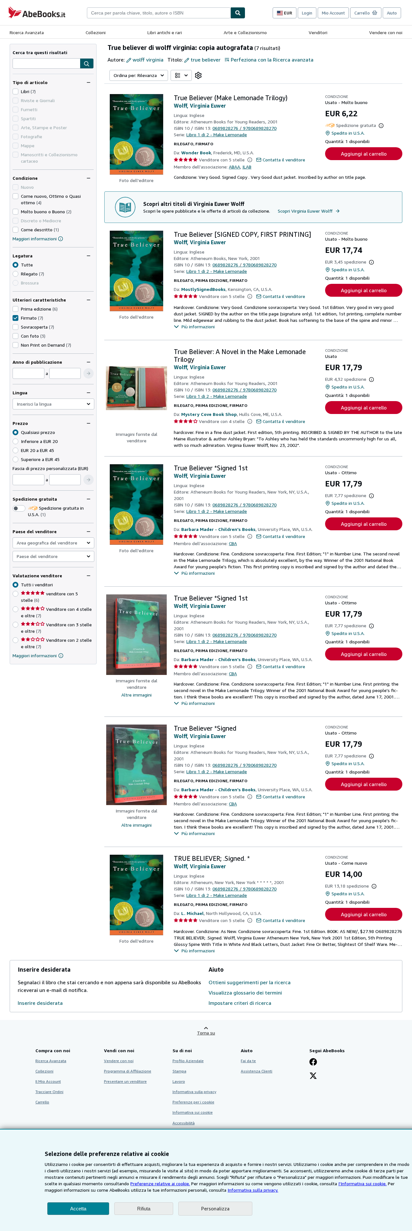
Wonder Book (196, 152)
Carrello (42, 1102)
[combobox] (158, 12)
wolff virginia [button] (148, 59)
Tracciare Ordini (49, 1091)
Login (307, 12)
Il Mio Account (48, 1081)
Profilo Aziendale (188, 1060)
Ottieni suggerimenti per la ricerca (250, 982)
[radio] (15, 274)
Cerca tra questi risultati (40, 52)
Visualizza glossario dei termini (245, 992)
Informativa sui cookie (193, 1112)
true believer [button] (205, 59)
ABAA (234, 166)
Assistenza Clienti (256, 1071)
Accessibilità (184, 1122)
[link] (198, 75)
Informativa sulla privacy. (253, 1190)
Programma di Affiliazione (127, 1071)
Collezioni (96, 32)
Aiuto (392, 12)
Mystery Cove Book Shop (209, 414)
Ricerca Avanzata (27, 32)
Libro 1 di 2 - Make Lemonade (216, 134)
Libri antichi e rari (164, 32)
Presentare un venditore (125, 1081)
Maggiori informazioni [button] (35, 655)
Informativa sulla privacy (194, 1091)
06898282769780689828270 (244, 128)
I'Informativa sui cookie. (362, 1183)
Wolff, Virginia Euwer (200, 105)
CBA (233, 543)
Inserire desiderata (40, 1003)
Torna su (206, 1032)
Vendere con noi (385, 32)
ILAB (246, 166)
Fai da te (248, 1060)
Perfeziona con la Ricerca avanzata (272, 59)
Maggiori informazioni (35, 238)
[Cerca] (238, 12)
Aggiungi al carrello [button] (364, 153)
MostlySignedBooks (203, 289)
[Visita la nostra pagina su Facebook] (313, 1062)
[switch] (19, 508)
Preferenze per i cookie (193, 1102)
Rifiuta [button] (143, 1208)
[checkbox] (15, 91)
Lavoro (179, 1081)
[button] (86, 64)
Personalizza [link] (215, 1208)
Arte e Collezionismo (245, 32)
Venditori (318, 32)
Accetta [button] (78, 1208)
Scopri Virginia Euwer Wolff (305, 211)
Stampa (179, 1071)
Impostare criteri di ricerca (240, 1003)
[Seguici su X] (313, 1076)
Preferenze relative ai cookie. (160, 1183)
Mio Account (333, 12)
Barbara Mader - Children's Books (218, 529)
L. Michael (192, 913)
